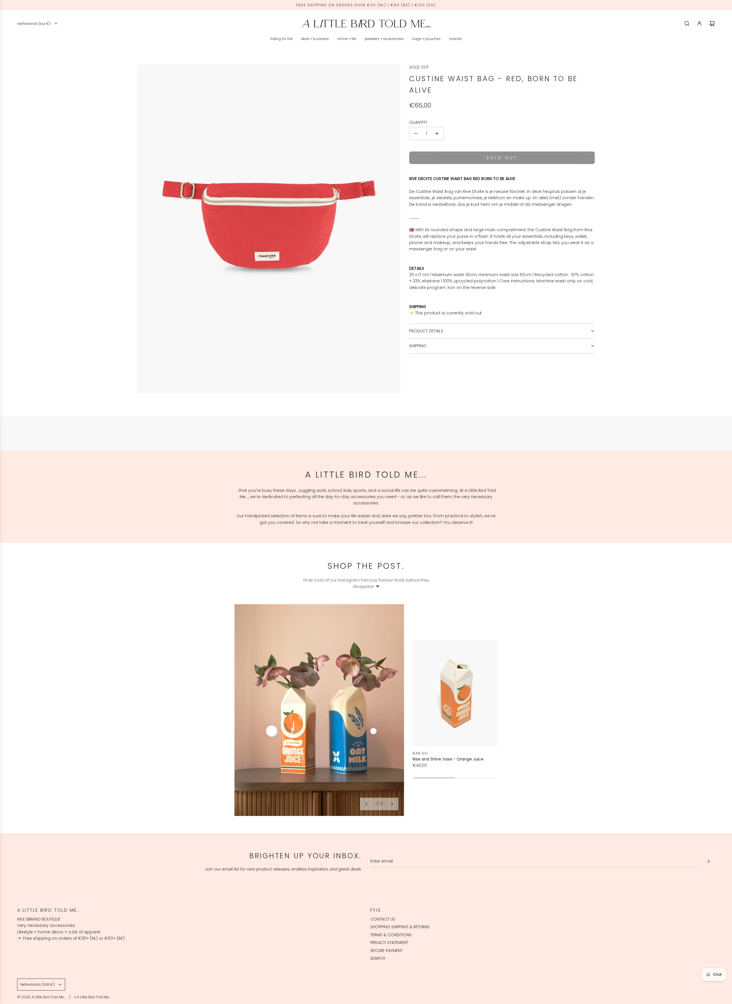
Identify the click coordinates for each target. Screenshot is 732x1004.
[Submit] (708, 861)
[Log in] (699, 23)
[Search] (687, 23)
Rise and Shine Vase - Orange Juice (448, 759)
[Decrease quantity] (415, 133)
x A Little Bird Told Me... (92, 997)
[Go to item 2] (373, 731)
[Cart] (712, 23)
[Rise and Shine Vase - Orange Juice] (455, 693)
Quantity (418, 122)
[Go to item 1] (271, 731)
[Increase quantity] (437, 133)
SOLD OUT (419, 67)
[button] (366, 804)
